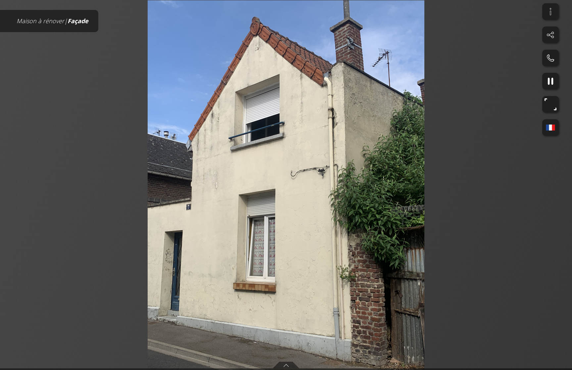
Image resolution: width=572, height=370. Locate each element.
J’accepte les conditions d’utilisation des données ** (274, 215)
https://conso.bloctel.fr (292, 253)
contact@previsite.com (318, 247)
